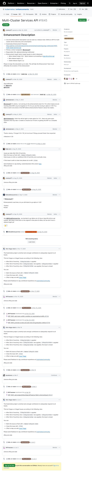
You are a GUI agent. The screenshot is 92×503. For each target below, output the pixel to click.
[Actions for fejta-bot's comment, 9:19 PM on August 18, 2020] (59, 149)
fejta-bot (8, 149)
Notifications (62, 9)
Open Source (42, 3)
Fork (73, 9)
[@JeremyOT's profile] (4, 30)
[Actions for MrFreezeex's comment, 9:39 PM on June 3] (59, 447)
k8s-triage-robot (11, 249)
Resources (31, 3)
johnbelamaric (10, 100)
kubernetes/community (43, 280)
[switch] (6, 225)
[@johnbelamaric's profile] (4, 100)
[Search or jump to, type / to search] (69, 3)
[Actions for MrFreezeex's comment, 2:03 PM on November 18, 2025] (59, 296)
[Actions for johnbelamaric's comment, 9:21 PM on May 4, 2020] (59, 100)
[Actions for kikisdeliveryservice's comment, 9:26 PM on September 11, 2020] (59, 195)
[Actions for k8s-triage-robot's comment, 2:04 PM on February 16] (59, 327)
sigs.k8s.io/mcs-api (48, 56)
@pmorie (9, 85)
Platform (11, 3)
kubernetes (10, 9)
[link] (11, 74)
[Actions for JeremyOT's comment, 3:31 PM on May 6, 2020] (59, 114)
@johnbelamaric (9, 118)
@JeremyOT (26, 50)
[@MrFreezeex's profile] (4, 296)
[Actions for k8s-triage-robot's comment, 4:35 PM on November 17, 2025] (59, 249)
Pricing (63, 3)
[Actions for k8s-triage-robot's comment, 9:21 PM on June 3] (59, 400)
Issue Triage (22, 277)
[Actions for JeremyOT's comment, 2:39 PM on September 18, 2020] (59, 214)
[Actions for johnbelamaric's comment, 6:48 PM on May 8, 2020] (59, 129)
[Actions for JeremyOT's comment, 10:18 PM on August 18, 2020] (59, 178)
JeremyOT (9, 30)
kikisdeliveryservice (12, 195)
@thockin (7, 87)
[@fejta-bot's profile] (4, 149)
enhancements (22, 9)
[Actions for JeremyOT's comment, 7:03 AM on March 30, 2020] (59, 79)
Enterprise (54, 3)
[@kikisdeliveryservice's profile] (4, 195)
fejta (40, 164)
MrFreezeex (9, 296)
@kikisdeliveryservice (13, 218)
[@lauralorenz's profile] (4, 375)
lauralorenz (9, 375)
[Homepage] (4, 3)
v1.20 (28, 143)
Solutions (20, 3)
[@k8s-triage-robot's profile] (4, 249)
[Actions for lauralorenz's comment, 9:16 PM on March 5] (59, 375)
